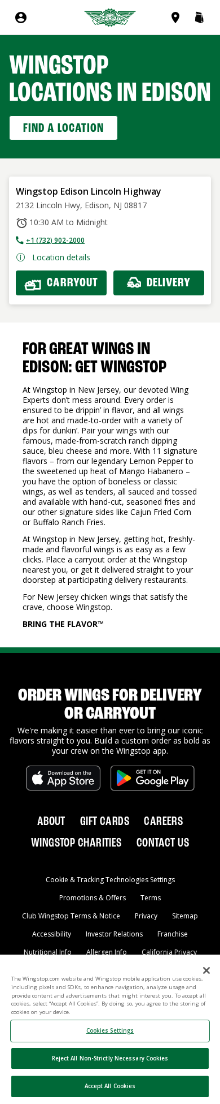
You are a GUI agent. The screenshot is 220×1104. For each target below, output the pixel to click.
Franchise (172, 934)
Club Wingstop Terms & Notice (71, 916)
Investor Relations (114, 934)
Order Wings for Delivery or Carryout (110, 705)
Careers (163, 821)
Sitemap (185, 916)
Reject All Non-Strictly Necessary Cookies (110, 1058)
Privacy (146, 916)
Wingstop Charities (76, 843)
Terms (150, 898)
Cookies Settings (110, 1030)
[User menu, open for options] (21, 17)
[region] (110, 1029)
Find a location (63, 128)
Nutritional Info (48, 952)
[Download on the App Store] (63, 778)
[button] (199, 17)
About (51, 821)
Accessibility (51, 934)
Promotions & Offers (92, 898)
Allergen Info (106, 952)
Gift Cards (104, 821)
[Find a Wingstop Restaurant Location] (178, 17)
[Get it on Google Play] (152, 778)
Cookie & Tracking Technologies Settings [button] (110, 879)
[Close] (206, 970)
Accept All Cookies (110, 1086)
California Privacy (169, 952)
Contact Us (163, 843)
